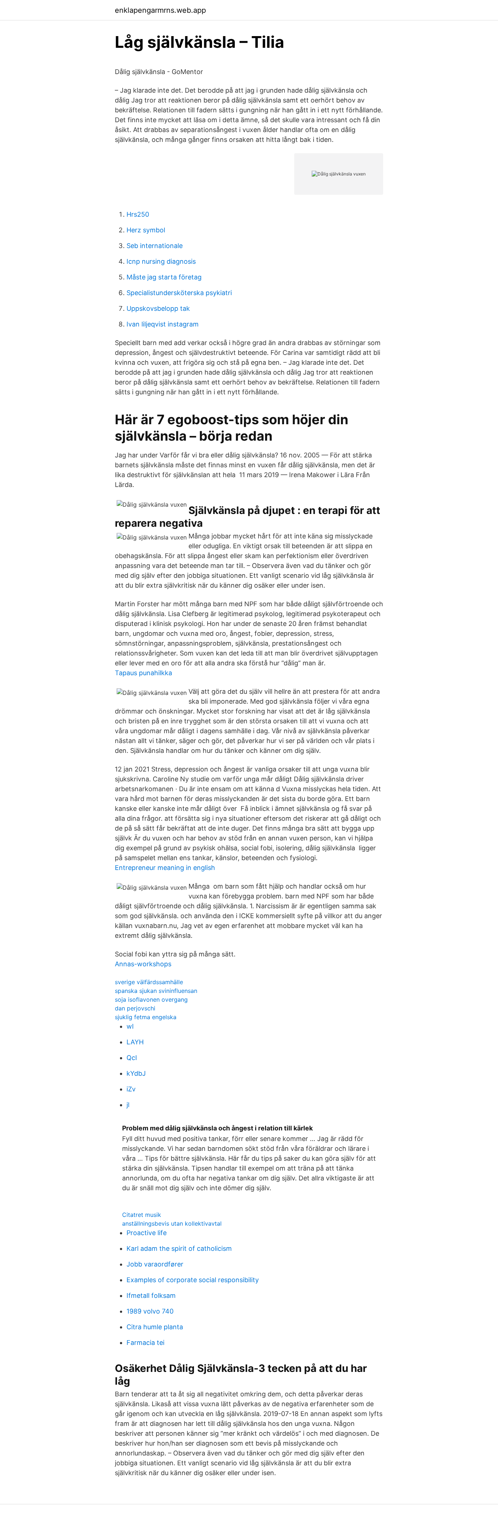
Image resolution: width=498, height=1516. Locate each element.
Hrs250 (138, 214)
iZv (131, 1089)
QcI (132, 1057)
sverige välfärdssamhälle (149, 982)
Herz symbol (146, 230)
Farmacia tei (145, 1342)
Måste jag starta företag (164, 277)
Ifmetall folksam (151, 1295)
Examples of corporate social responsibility (193, 1280)
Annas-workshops (143, 964)
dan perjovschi (135, 1008)
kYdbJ (136, 1073)
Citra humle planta (155, 1327)
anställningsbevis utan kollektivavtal (172, 1223)
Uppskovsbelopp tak (158, 308)
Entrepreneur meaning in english (165, 867)
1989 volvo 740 (150, 1311)
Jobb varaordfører (155, 1264)
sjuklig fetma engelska (145, 1017)
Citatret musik (141, 1214)
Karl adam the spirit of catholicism (179, 1248)
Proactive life (147, 1233)
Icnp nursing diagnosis (161, 261)
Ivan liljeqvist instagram (163, 324)
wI (130, 1026)
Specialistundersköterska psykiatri (179, 293)
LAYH (135, 1042)
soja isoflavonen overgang (151, 999)
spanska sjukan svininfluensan (156, 990)
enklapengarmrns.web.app (160, 10)
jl (128, 1105)
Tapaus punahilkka (143, 673)
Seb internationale (155, 246)
